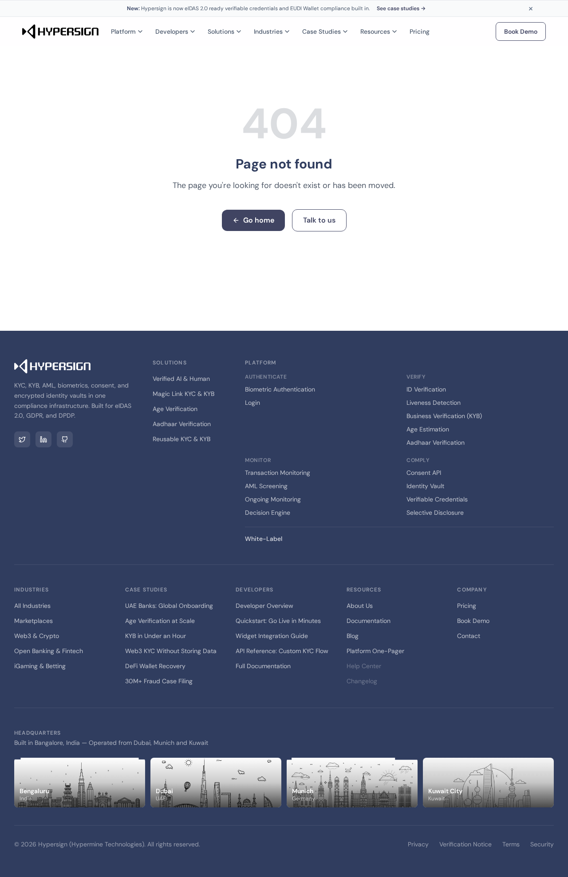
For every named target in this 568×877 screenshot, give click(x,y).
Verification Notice (465, 844)
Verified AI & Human (181, 379)
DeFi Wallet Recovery (155, 666)
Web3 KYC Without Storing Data (171, 651)
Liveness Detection (433, 403)
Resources (375, 31)
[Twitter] (22, 439)
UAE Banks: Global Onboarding (169, 606)
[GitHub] (65, 439)
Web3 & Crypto (36, 636)
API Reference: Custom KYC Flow (282, 651)
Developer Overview (264, 606)
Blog (353, 636)
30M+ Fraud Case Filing (159, 681)
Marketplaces (33, 621)
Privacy (418, 844)
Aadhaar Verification (182, 424)
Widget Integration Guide (272, 636)
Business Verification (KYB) (444, 416)
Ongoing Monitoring (273, 499)
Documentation (368, 621)
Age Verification (175, 409)
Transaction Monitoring (277, 473)
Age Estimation (427, 429)
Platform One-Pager (375, 651)
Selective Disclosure (435, 513)
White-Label (263, 539)
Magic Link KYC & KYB (183, 394)
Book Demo (520, 31)
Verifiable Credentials (437, 499)
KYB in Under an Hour (155, 636)
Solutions (221, 31)
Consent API (423, 473)
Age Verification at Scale (160, 621)
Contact (468, 636)
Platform (123, 31)
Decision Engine (267, 513)
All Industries (32, 606)
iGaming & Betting (40, 666)
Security (542, 844)
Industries (268, 31)
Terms (511, 844)
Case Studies (321, 31)
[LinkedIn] (43, 439)
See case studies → (401, 8)
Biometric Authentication (280, 389)
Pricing (420, 31)
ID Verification (426, 389)
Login (252, 403)
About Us (360, 606)
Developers (171, 31)
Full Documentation (263, 666)
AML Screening (266, 486)
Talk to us (319, 220)
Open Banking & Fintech (48, 651)
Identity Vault (425, 486)
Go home (258, 220)
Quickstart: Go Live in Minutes (278, 621)
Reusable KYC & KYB (181, 439)
